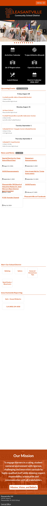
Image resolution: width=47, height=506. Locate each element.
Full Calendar (22, 88)
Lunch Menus (12, 80)
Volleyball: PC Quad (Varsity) (11, 142)
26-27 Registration (12, 67)
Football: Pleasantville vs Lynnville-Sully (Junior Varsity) (19, 116)
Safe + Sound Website (13, 299)
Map (18, 500)
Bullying (7, 271)
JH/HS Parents (30, 184)
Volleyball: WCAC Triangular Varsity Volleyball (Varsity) (19, 129)
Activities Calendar (12, 55)
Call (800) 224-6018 (13, 306)
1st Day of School (8, 110)
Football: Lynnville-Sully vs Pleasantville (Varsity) (17, 97)
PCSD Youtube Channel (10, 197)
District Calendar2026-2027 (34, 81)
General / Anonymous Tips (32, 273)
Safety (20, 271)
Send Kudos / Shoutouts (7, 283)
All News (19, 153)
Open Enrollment (34, 67)
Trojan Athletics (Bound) (34, 55)
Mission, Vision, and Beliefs (23, 487)
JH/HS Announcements (10, 171)
